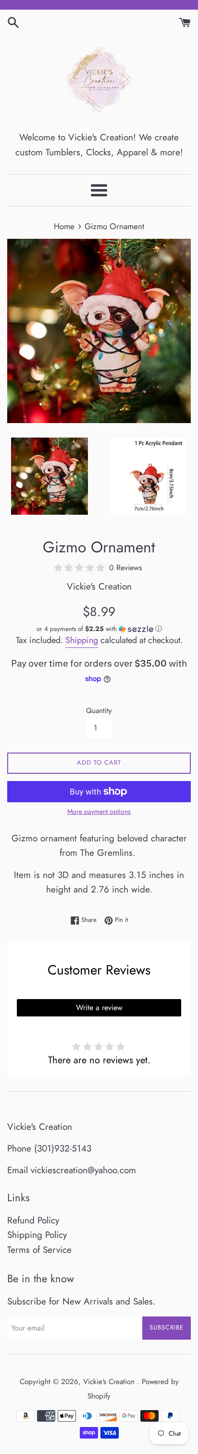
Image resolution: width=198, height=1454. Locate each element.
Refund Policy (33, 1220)
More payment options (99, 811)
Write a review (99, 1007)
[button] (99, 628)
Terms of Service (39, 1249)
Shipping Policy (37, 1234)
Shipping (81, 640)
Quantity (99, 710)
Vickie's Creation (110, 1381)
